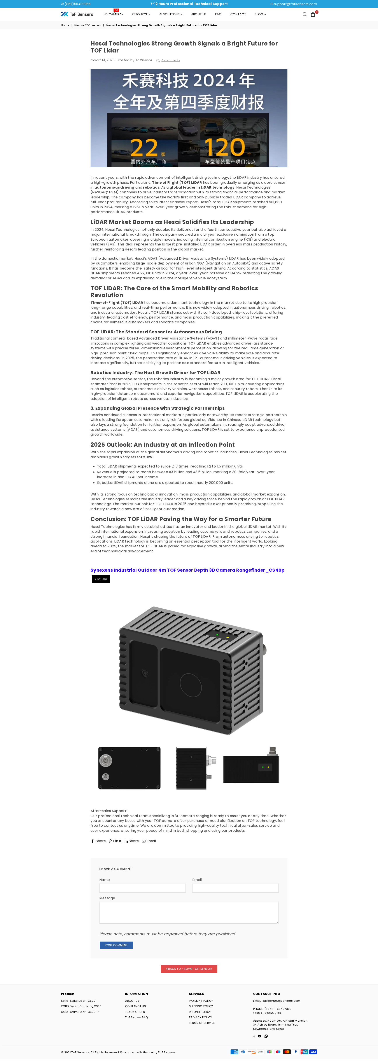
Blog (259, 14)
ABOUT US (132, 1001)
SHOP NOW (101, 579)
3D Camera (112, 13)
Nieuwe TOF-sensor (87, 25)
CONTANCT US (135, 1006)
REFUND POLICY (200, 1012)
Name (104, 879)
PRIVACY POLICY (200, 1017)
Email (197, 879)
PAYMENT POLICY (201, 1001)
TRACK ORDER (135, 1012)
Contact (238, 14)
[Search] (305, 14)
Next (279, 847)
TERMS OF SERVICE (202, 1023)
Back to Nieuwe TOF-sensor (190, 968)
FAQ (218, 14)
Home (65, 25)
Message (107, 898)
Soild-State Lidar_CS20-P (80, 1012)
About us (199, 14)
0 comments (170, 60)
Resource (140, 14)
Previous (102, 847)
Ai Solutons (169, 14)
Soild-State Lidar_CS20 (78, 1001)
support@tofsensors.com (295, 4)
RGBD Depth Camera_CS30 (81, 1006)
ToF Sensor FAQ (136, 1017)
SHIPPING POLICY (201, 1006)
